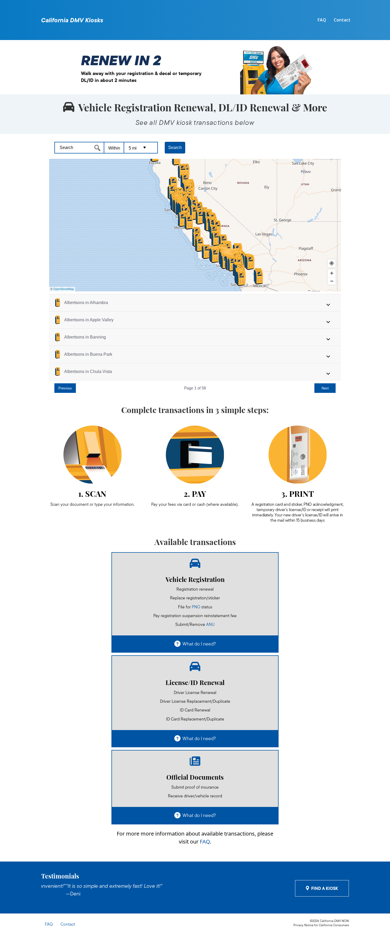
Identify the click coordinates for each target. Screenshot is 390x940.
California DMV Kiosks (72, 20)
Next (325, 388)
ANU (210, 624)
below (244, 122)
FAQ (322, 20)
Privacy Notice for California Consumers (321, 925)
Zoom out (332, 281)
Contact (342, 20)
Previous (65, 388)
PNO (196, 607)
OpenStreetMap (63, 289)
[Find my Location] (332, 263)
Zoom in (332, 273)
